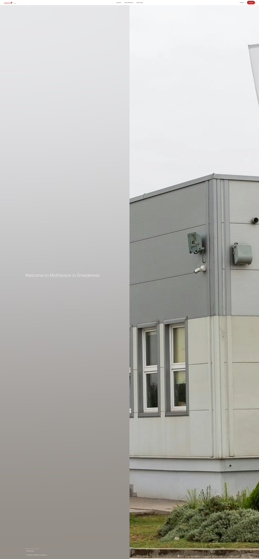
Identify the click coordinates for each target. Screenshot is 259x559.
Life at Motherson (128, 2)
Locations (118, 2)
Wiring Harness (30, 551)
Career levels (139, 2)
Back (28, 7)
